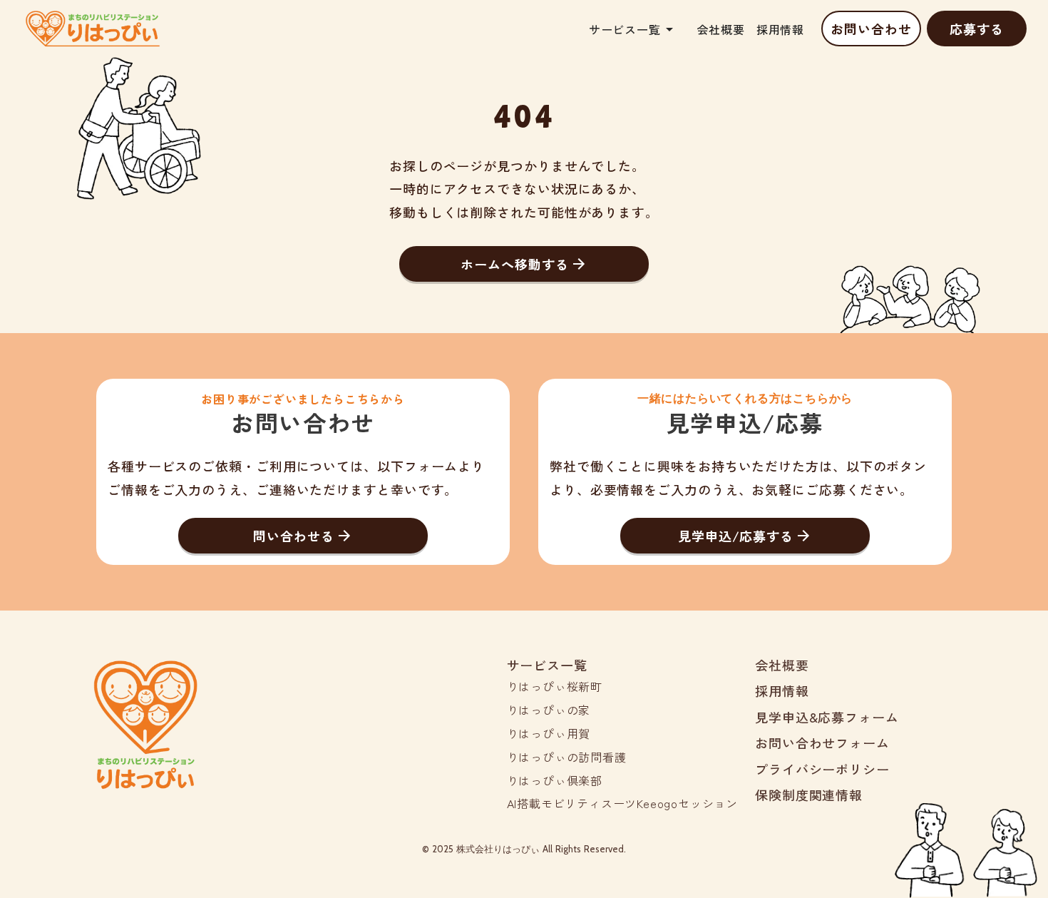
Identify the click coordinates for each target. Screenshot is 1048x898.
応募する (977, 28)
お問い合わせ (871, 28)
